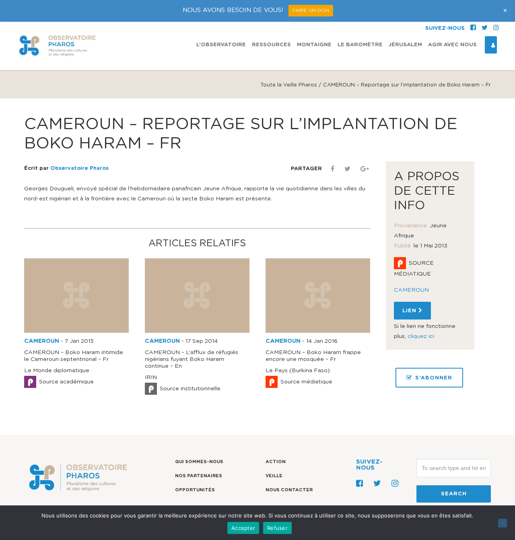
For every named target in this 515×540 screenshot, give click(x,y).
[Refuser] (502, 523)
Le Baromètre (360, 44)
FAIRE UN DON (311, 10)
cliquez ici (421, 336)
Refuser (277, 528)
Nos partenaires (198, 476)
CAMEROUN (41, 341)
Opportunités (195, 490)
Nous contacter (289, 490)
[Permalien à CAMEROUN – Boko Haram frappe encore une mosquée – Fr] (318, 331)
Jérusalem (405, 44)
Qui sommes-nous (199, 462)
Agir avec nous (452, 44)
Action (276, 462)
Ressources (271, 44)
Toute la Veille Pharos (288, 85)
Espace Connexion (491, 45)
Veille (274, 476)
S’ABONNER (433, 378)
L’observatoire (221, 44)
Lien (410, 310)
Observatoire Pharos (79, 168)
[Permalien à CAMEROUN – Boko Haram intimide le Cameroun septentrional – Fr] (76, 331)
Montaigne (314, 44)
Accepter (243, 528)
